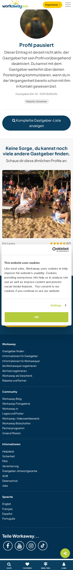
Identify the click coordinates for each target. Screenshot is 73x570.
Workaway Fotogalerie (16, 403)
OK (36, 317)
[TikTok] (42, 545)
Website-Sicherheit (36, 101)
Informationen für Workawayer (21, 361)
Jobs (5, 485)
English (6, 503)
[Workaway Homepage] (15, 4)
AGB (5, 476)
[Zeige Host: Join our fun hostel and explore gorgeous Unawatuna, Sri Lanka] (36, 204)
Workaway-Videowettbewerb (20, 418)
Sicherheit (8, 456)
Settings (56, 305)
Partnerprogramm (13, 428)
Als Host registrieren (14, 370)
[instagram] (31, 545)
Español (7, 513)
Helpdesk (8, 451)
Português (8, 518)
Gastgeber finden (13, 351)
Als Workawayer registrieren (19, 365)
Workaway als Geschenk (17, 375)
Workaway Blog (12, 398)
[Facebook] (8, 545)
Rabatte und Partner (14, 380)
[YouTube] (19, 545)
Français (7, 508)
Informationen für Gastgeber (20, 356)
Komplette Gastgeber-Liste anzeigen (38, 123)
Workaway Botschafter (16, 423)
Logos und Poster (13, 413)
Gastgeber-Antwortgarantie (19, 471)
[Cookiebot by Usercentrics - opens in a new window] (52, 249)
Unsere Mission (11, 433)
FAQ (4, 461)
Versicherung (10, 466)
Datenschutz (10, 480)
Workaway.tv (10, 408)
